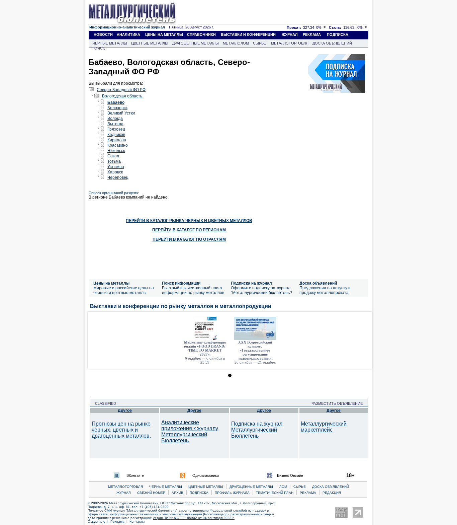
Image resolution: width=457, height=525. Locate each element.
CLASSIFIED (103, 403)
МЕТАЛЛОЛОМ (236, 43)
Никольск (116, 150)
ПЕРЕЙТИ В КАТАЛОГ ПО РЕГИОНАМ (189, 230)
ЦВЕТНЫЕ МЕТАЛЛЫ (149, 43)
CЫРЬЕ (299, 487)
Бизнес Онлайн (290, 475)
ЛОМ (283, 487)
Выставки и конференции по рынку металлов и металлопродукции (180, 306)
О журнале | (99, 521)
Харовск (115, 172)
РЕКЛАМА (312, 34)
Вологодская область (122, 96)
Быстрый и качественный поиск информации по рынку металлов (193, 290)
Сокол (113, 156)
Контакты (137, 521)
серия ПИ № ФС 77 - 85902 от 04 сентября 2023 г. (194, 518)
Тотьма (114, 161)
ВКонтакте (135, 475)
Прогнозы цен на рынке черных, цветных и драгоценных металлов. (121, 430)
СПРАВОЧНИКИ (201, 34)
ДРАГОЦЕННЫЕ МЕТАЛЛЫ (195, 43)
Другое (125, 410)
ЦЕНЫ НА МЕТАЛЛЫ (164, 34)
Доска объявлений (318, 283)
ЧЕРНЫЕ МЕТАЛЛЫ (110, 43)
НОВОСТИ (103, 34)
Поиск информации (181, 283)
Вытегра (115, 124)
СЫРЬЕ (259, 43)
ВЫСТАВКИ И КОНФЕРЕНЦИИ (248, 34)
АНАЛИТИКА (128, 34)
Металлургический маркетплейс (324, 427)
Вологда (115, 118)
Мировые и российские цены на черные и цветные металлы (123, 290)
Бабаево (115, 102)
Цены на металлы (111, 283)
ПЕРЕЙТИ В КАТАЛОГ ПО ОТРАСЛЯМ (189, 239)
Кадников (116, 134)
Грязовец (116, 129)
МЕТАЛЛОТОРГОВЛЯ (289, 43)
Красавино (117, 145)
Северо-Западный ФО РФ (121, 89)
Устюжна (115, 166)
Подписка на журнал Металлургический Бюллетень (256, 430)
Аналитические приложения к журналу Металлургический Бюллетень (189, 431)
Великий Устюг (121, 113)
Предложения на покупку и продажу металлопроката (325, 290)
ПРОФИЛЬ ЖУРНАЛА (232, 493)
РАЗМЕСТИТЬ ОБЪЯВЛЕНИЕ (339, 403)
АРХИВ (177, 493)
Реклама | (119, 521)
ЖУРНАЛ (290, 34)
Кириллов (116, 140)
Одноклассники (205, 475)
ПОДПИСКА (337, 34)
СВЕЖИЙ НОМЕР (151, 493)
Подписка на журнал (251, 283)
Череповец (117, 177)
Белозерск (117, 107)
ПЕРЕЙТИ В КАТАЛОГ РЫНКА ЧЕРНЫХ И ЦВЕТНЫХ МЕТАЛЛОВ (189, 220)
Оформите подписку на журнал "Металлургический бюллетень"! (261, 290)
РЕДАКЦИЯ (332, 493)
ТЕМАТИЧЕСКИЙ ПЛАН (274, 493)
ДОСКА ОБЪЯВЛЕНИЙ (332, 43)
